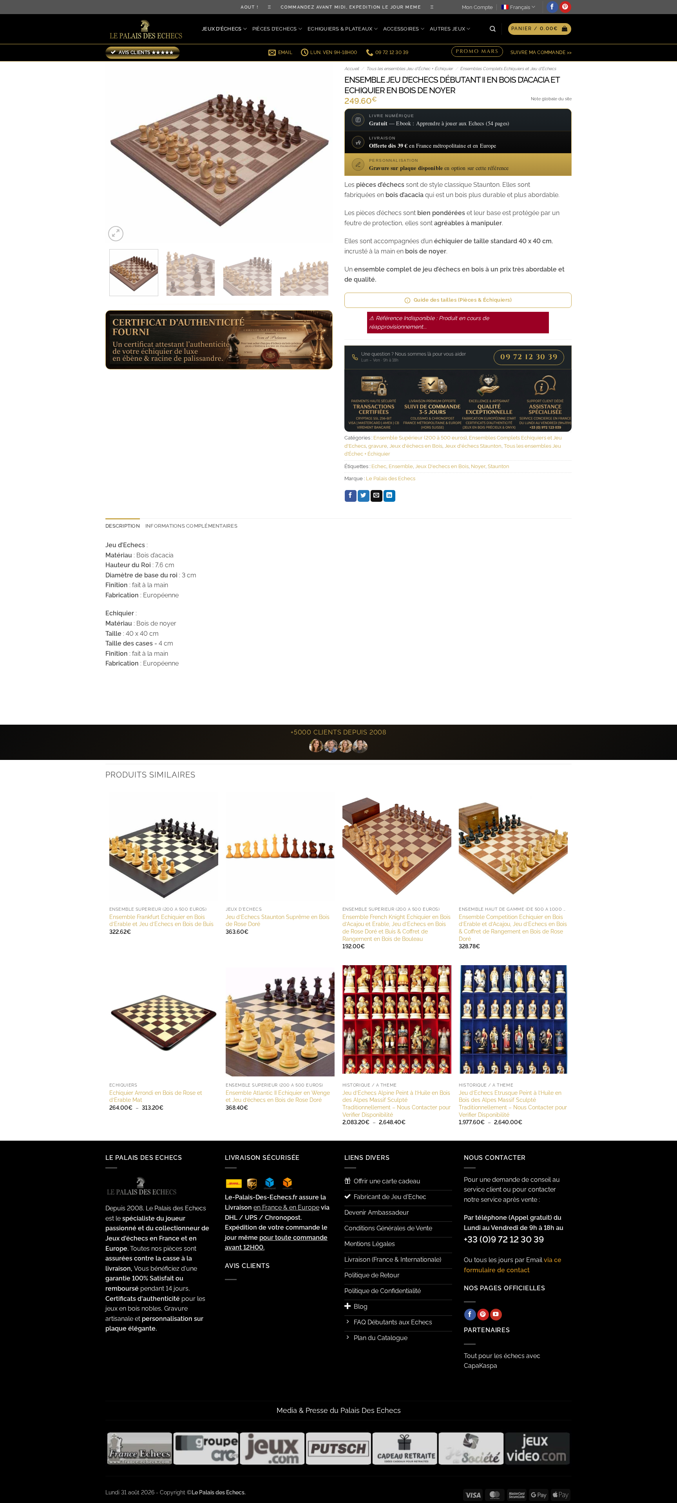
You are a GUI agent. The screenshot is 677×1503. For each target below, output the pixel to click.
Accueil (351, 68)
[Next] (318, 152)
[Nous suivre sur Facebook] (552, 7)
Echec (378, 466)
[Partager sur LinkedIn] (389, 496)
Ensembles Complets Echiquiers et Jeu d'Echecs (508, 68)
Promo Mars (477, 52)
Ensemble (401, 466)
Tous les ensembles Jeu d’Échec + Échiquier (409, 68)
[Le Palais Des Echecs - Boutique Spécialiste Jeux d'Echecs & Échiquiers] (147, 29)
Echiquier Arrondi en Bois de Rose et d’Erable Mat (155, 1096)
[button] (539, 29)
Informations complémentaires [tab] (191, 526)
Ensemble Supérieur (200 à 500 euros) (420, 438)
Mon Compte (477, 7)
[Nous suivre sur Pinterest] (565, 7)
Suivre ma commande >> (541, 52)
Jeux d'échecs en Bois (415, 446)
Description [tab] (122, 526)
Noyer (478, 466)
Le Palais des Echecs (390, 478)
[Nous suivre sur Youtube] (496, 1314)
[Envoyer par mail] (376, 496)
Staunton (498, 466)
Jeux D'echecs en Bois (442, 466)
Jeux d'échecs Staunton (473, 446)
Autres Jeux (447, 29)
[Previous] (120, 152)
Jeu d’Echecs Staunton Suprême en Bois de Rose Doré (277, 920)
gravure (377, 446)
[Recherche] (493, 29)
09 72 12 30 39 (529, 357)
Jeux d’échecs (221, 29)
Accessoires (401, 29)
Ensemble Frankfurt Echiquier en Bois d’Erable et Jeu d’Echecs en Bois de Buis (161, 920)
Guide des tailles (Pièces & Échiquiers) (463, 300)
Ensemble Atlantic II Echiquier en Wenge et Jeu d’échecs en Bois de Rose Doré (278, 1096)
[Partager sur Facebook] (351, 496)
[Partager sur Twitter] (363, 496)
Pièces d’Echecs (274, 29)
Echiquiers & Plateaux (340, 29)
